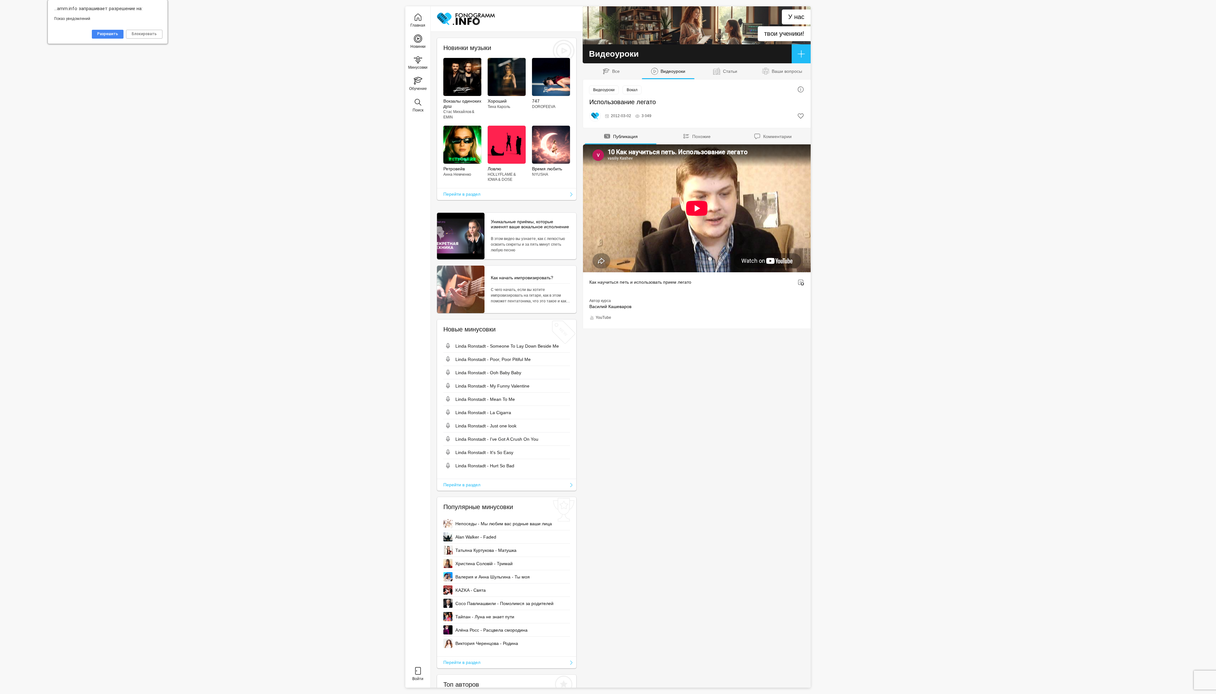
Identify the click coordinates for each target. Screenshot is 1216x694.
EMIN (448, 117)
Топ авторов (461, 684)
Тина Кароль (499, 106)
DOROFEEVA (543, 106)
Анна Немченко (457, 174)
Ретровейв (454, 168)
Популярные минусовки (478, 506)
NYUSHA (540, 174)
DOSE (507, 179)
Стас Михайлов (457, 112)
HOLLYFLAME (500, 174)
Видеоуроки (604, 90)
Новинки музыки (467, 47)
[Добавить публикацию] (801, 53)
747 (536, 101)
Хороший (497, 101)
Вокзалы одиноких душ (462, 103)
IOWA (492, 179)
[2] (800, 116)
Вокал (632, 90)
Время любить (547, 168)
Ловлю (494, 168)
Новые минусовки (469, 329)
